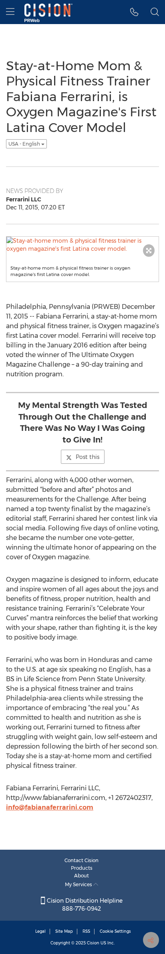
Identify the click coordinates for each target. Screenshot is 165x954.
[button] (134, 12)
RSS (86, 931)
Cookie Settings (115, 931)
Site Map (64, 931)
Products (82, 868)
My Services (79, 884)
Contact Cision (81, 860)
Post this (87, 457)
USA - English (24, 144)
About (81, 876)
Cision (93, 943)
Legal (40, 931)
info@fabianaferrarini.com (49, 807)
